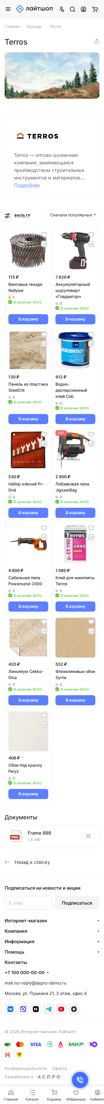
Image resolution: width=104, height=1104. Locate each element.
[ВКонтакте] (10, 1009)
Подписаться (77, 903)
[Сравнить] (44, 244)
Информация (19, 941)
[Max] (23, 1009)
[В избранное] (44, 235)
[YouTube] (61, 1009)
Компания (16, 931)
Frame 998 (39, 833)
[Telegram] (48, 1009)
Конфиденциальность (26, 1068)
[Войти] (83, 9)
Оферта (59, 1068)
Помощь (14, 952)
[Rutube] (36, 1009)
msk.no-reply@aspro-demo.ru (35, 983)
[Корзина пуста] (95, 9)
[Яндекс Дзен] (74, 1009)
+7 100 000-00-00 (24, 972)
